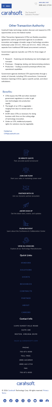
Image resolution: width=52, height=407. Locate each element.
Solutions (26, 270)
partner (26, 298)
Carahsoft (11, 390)
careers (26, 312)
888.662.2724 (45, 5)
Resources (26, 284)
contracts (26, 291)
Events (26, 277)
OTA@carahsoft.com (11, 133)
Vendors (26, 263)
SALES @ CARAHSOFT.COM (26, 341)
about (26, 305)
